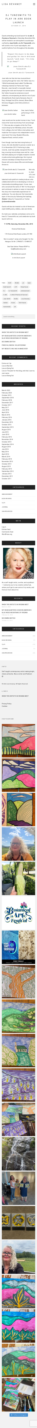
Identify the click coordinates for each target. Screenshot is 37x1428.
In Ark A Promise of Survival (18, 295)
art (23, 283)
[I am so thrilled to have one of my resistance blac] (18, 913)
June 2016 (5, 410)
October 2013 (6, 464)
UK (15, 306)
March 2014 (6, 456)
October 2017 (6, 405)
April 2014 (5, 454)
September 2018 (8, 397)
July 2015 (5, 432)
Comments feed (7, 532)
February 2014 (7, 459)
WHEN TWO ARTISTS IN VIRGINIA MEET (15, 332)
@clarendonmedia (8, 201)
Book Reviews (6, 498)
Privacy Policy (6, 704)
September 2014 (8, 444)
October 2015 (6, 424)
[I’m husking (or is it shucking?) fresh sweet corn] (18, 878)
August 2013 (6, 466)
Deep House (24, 287)
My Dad (9, 366)
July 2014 (5, 449)
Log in (4, 527)
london (5, 302)
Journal (5, 507)
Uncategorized (7, 511)
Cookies (4, 706)
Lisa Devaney (12, 4)
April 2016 (5, 412)
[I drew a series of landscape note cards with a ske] (18, 1360)
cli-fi (15, 287)
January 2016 (6, 420)
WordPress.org (7, 534)
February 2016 (7, 417)
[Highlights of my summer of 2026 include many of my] (18, 1154)
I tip (10, 363)
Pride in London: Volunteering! (14, 345)
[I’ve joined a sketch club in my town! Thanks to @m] (18, 1395)
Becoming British (8, 342)
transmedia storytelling (10, 184)
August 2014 (6, 447)
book (29, 283)
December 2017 (7, 402)
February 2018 (7, 400)
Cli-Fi (3, 503)
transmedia (6, 306)
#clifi (9, 283)
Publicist (29, 674)
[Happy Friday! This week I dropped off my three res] (18, 1188)
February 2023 (7, 393)
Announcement (7, 494)
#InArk (17, 283)
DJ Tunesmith (13, 291)
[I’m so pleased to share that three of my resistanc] (18, 1222)
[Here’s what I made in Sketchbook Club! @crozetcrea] (18, 981)
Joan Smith (6, 299)
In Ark (5, 295)
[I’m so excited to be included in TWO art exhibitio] (18, 947)
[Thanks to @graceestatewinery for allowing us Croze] (18, 1119)
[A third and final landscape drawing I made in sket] (18, 1291)
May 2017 (5, 407)
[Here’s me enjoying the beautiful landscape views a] (18, 1257)
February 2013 (7, 469)
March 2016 (6, 415)
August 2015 (6, 429)
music (13, 302)
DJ (4, 291)
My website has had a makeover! (15, 349)
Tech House (22, 302)
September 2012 (8, 471)
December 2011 (7, 476)
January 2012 (6, 474)
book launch (7, 287)
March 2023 (6, 390)
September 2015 (8, 427)
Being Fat (10, 368)
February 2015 (7, 437)
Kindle (16, 299)
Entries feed (6, 529)
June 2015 (5, 434)
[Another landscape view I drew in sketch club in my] (18, 1326)
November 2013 (7, 461)
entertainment (25, 291)
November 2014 (7, 439)
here (23, 115)
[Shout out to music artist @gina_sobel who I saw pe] (18, 844)
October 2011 (6, 479)
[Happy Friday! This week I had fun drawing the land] (18, 740)
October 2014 (6, 442)
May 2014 (5, 451)
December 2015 (7, 422)
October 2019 (6, 395)
